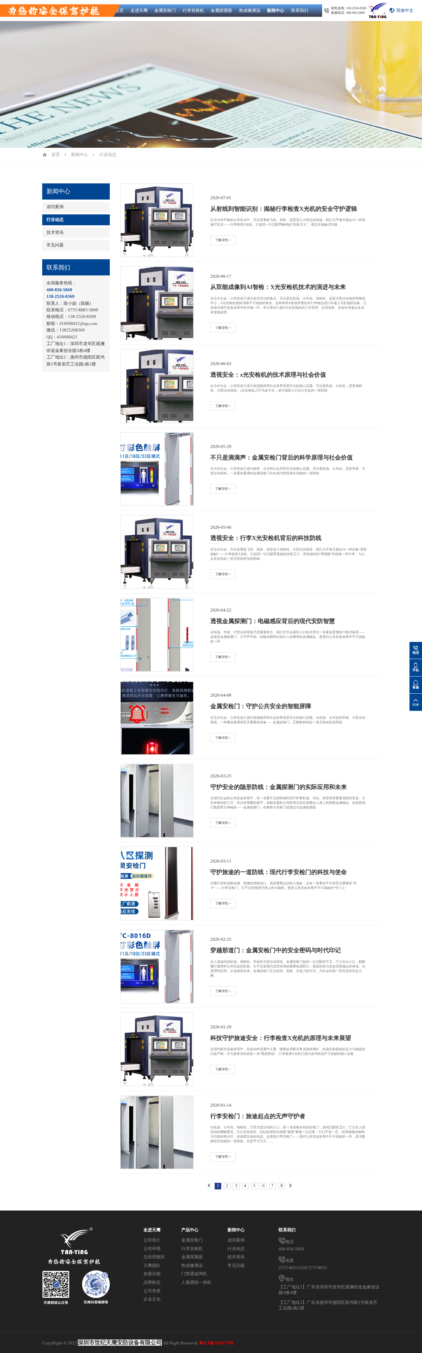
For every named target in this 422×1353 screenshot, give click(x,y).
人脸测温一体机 (196, 1282)
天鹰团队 (152, 1265)
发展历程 (152, 1274)
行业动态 (55, 219)
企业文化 (152, 1299)
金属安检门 (165, 10)
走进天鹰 (139, 10)
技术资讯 (55, 232)
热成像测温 (249, 10)
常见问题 (55, 245)
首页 (119, 10)
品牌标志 (152, 1282)
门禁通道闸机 (194, 1274)
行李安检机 (193, 10)
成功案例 (55, 207)
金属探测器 (221, 10)
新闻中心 (275, 10)
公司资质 (152, 1291)
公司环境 (152, 1248)
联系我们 (299, 10)
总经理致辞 (154, 1257)
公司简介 (152, 1240)
